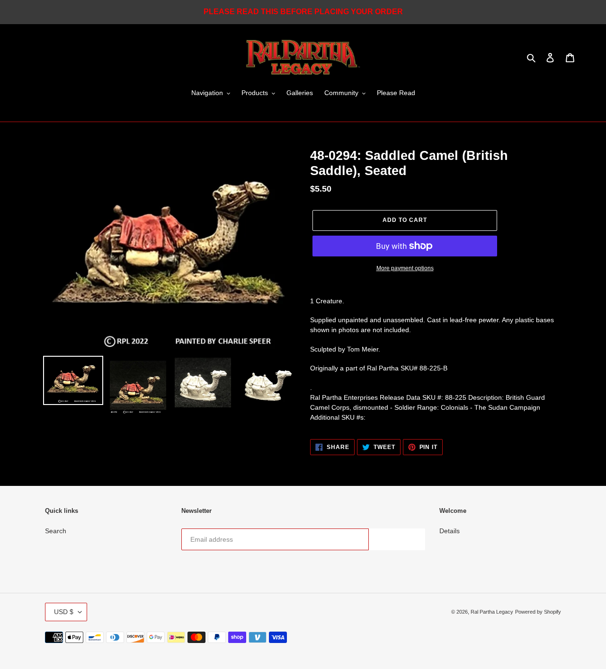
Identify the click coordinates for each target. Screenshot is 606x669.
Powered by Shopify (538, 612)
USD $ (63, 612)
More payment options (405, 268)
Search (55, 531)
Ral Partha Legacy (492, 612)
